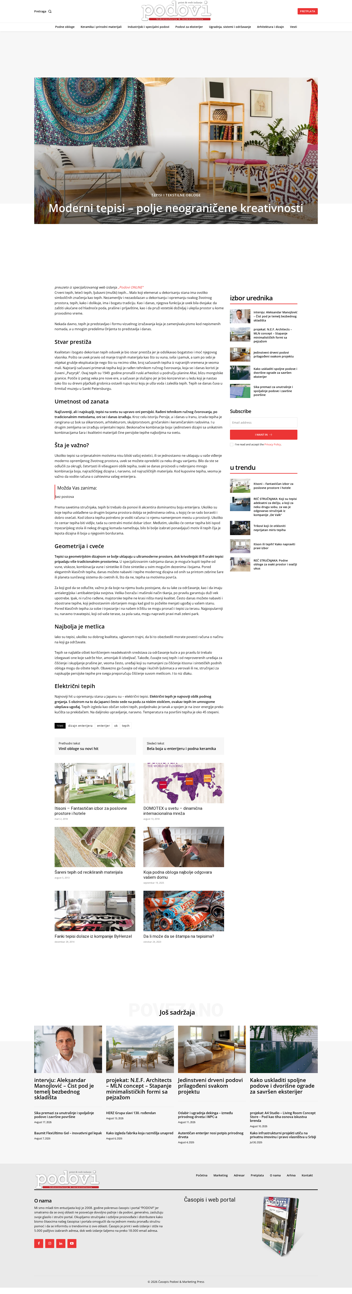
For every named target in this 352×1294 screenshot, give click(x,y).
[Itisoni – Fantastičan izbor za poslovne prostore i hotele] (95, 783)
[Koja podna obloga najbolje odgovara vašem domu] (183, 847)
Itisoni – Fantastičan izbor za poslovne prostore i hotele (273, 486)
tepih (126, 726)
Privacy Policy (272, 444)
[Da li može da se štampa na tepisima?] (183, 911)
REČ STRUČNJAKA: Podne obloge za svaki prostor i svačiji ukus (275, 564)
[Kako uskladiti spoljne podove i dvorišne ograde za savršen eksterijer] (240, 373)
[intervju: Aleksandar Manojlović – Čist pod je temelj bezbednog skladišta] (240, 316)
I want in (261, 434)
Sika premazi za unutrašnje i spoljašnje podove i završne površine (273, 391)
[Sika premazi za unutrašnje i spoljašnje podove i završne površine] (240, 391)
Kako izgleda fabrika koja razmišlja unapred (139, 1133)
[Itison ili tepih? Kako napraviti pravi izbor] (240, 546)
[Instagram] (49, 1243)
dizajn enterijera (80, 726)
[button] (43, 11)
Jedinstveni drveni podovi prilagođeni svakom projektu (274, 354)
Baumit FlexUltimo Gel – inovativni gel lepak (68, 1133)
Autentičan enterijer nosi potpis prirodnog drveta (210, 1135)
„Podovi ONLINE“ (130, 287)
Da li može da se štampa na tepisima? (178, 936)
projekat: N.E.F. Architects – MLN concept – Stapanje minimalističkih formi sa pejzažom (273, 335)
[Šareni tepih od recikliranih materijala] (95, 847)
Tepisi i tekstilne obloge (176, 195)
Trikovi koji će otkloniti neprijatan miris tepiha (270, 528)
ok (116, 726)
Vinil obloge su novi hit (78, 748)
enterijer (103, 726)
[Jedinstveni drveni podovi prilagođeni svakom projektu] (240, 355)
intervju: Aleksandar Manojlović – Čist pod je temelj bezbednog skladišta (275, 316)
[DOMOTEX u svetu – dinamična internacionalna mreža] (183, 783)
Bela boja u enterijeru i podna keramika (181, 748)
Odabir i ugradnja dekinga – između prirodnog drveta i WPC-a (205, 1115)
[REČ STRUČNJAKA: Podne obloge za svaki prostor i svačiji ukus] (240, 564)
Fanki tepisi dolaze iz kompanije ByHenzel (93, 936)
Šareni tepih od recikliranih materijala (89, 872)
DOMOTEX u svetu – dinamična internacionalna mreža (172, 811)
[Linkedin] (60, 1243)
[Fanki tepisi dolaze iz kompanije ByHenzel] (95, 911)
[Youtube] (71, 1243)
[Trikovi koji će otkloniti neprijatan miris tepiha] (240, 528)
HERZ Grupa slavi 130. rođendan (131, 1113)
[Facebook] (38, 1243)
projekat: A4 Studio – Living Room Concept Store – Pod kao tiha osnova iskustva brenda (283, 1117)
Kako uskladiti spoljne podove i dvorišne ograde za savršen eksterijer (275, 373)
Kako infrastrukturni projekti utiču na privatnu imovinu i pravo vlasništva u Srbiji (283, 1135)
